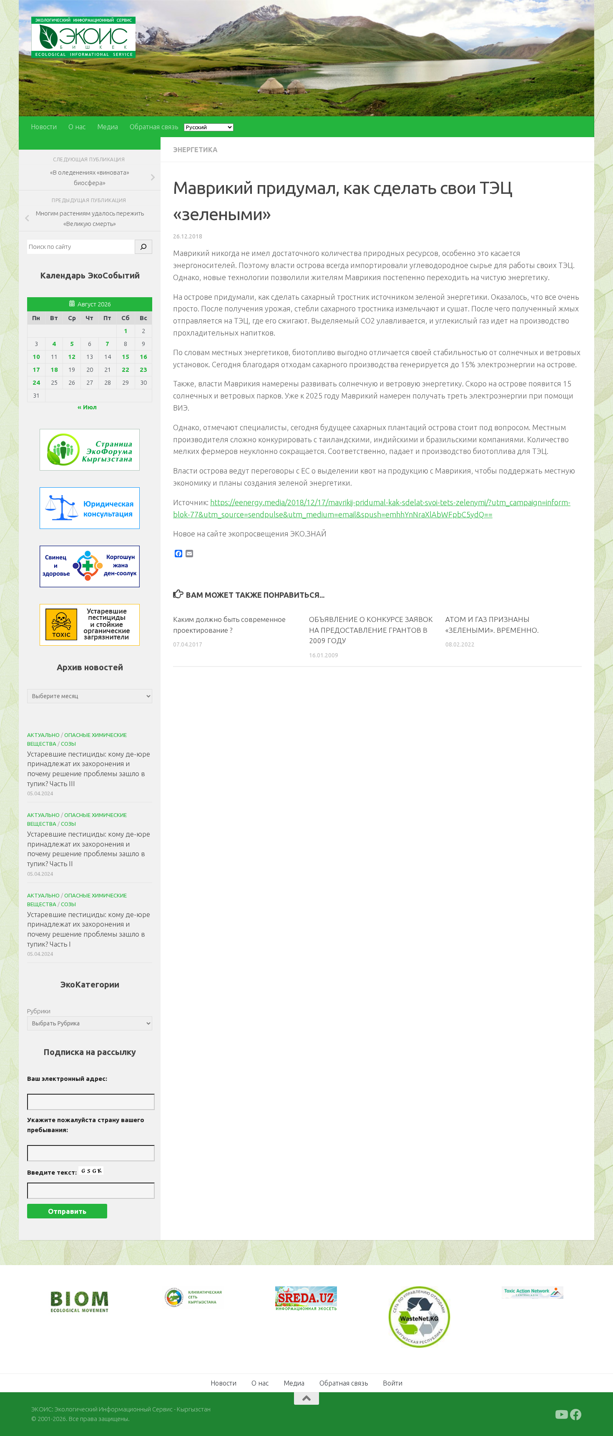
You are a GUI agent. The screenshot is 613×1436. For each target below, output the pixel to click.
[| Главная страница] (83, 37)
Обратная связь (154, 126)
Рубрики (38, 1011)
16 (143, 356)
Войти (392, 1382)
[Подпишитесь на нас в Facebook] (576, 1414)
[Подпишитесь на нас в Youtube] (561, 1414)
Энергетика (195, 149)
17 (36, 369)
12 (71, 356)
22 (125, 369)
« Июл (87, 407)
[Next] (206, 1303)
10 (36, 356)
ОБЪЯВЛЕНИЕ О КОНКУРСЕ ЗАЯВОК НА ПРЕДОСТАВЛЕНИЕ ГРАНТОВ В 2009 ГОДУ (371, 629)
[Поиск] (143, 247)
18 (54, 369)
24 (36, 382)
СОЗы (68, 744)
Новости (44, 126)
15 (125, 356)
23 (143, 369)
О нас (76, 126)
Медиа (107, 126)
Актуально (43, 735)
